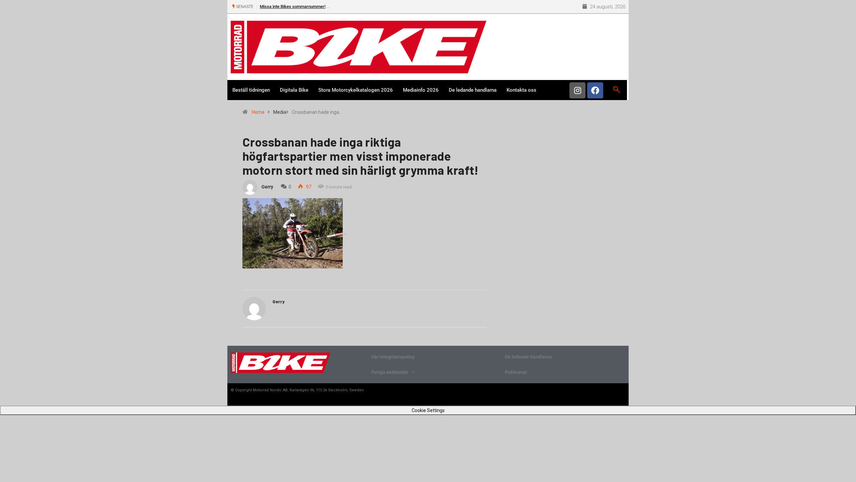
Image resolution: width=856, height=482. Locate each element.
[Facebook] (595, 90)
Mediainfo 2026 (421, 90)
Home (258, 112)
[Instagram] (577, 90)
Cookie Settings (428, 410)
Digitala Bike (294, 90)
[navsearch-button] (616, 90)
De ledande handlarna (473, 90)
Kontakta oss (521, 90)
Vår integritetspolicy (393, 356)
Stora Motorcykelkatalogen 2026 (355, 90)
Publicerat (516, 372)
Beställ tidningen (251, 90)
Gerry (267, 186)
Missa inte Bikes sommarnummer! (292, 6)
